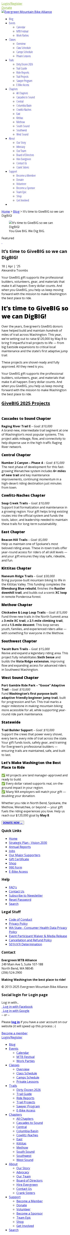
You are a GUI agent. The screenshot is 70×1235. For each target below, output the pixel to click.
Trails (11, 60)
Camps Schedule (24, 52)
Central (20, 101)
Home (5, 211)
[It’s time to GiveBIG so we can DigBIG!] (1, 242)
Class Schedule (23, 48)
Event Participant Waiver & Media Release (38, 936)
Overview (21, 44)
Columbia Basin (24, 105)
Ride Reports (22, 72)
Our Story (21, 143)
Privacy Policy (18, 924)
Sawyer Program (24, 81)
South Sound (22, 126)
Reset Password (20, 900)
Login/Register (11, 3)
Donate (6, 8)
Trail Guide (21, 68)
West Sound (22, 134)
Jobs (12, 851)
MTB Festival (22, 31)
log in (15, 1022)
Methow (20, 122)
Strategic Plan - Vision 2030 (28, 843)
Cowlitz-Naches (23, 110)
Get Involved (22, 200)
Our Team (21, 151)
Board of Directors (25, 155)
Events (12, 23)
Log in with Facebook (17, 1007)
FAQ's (13, 887)
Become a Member (26, 175)
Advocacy (20, 147)
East (18, 114)
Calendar (20, 27)
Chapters (13, 89)
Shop (19, 196)
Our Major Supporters (24, 855)
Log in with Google (15, 1011)
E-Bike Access (22, 85)
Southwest (21, 130)
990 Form (15, 867)
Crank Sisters (22, 167)
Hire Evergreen (23, 159)
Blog (11, 19)
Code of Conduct (20, 919)
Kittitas (19, 118)
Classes (12, 39)
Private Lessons (23, 56)
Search (13, 904)
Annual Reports (20, 847)
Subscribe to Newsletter (26, 895)
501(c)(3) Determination (25, 944)
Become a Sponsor (25, 188)
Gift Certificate (19, 859)
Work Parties (22, 35)
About (12, 138)
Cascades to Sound (25, 97)
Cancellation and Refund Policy (30, 940)
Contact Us (21, 163)
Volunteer (21, 184)
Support (13, 171)
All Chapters (22, 93)
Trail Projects (22, 77)
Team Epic (21, 192)
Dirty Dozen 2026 (24, 64)
